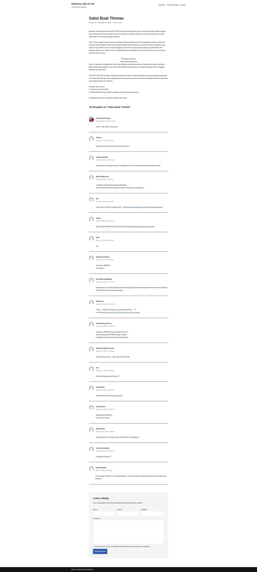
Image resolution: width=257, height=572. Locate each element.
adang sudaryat (102, 157)
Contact (183, 5)
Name (95, 509)
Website (144, 509)
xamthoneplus (100, 467)
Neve (73, 569)
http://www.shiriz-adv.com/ (145, 226)
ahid (97, 237)
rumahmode (100, 406)
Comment (97, 518)
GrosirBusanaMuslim (104, 279)
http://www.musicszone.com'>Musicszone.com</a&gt (121, 312)
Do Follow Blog (172, 5)
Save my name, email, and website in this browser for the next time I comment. (122, 546)
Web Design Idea (102, 176)
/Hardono (162, 5)
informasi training (102, 257)
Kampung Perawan (103, 118)
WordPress (89, 569)
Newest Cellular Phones (105, 348)
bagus (98, 218)
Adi (97, 198)
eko (97, 368)
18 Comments (117, 22)
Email (119, 509)
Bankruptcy (100, 429)
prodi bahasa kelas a (104, 323)
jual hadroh (100, 387)
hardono (93, 22)
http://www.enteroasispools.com (134, 207)
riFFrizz (99, 137)
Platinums (100, 301)
